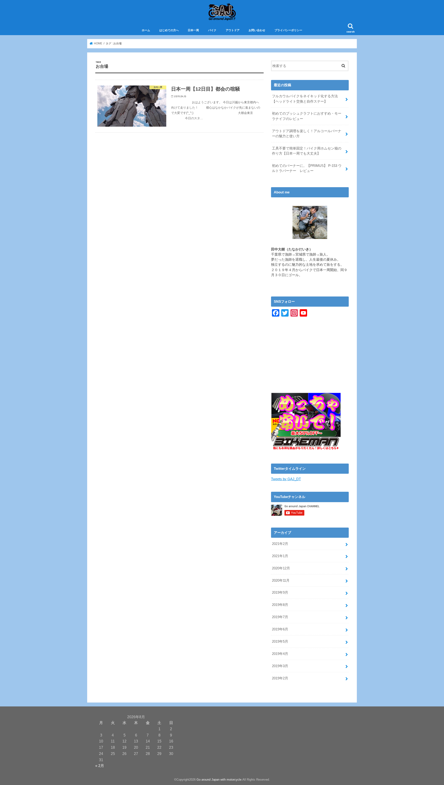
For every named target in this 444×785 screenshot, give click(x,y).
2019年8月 (280, 605)
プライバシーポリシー (288, 30)
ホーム (146, 30)
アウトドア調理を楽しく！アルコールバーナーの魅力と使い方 (306, 133)
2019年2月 (280, 678)
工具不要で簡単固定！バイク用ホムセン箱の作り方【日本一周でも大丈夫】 (306, 151)
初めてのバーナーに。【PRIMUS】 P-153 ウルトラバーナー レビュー (307, 168)
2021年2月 (280, 544)
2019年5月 (280, 641)
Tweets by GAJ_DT (286, 479)
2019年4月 (280, 654)
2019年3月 (280, 666)
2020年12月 (281, 568)
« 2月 (99, 766)
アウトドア (233, 30)
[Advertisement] (310, 360)
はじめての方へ (169, 30)
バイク (212, 30)
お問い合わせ (257, 30)
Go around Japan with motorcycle (219, 779)
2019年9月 (280, 592)
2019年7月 (280, 617)
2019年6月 (280, 629)
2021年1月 (280, 556)
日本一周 (193, 30)
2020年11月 (281, 580)
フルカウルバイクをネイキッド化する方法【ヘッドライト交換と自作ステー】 (305, 98)
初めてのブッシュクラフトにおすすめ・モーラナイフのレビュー (306, 116)
